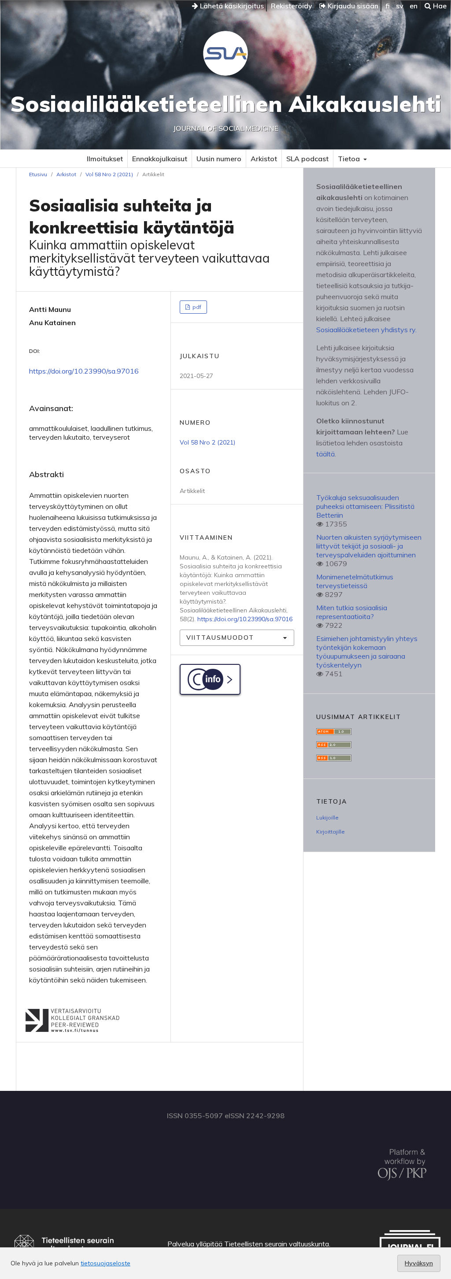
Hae (439, 5)
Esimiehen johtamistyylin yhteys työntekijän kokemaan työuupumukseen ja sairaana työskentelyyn (367, 651)
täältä (325, 453)
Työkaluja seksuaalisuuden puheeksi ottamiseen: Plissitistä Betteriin (365, 506)
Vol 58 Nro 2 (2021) (109, 174)
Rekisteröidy (291, 5)
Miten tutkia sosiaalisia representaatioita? (351, 612)
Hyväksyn (419, 1263)
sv (399, 5)
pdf (196, 307)
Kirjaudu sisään (352, 5)
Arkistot (264, 158)
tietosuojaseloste (105, 1263)
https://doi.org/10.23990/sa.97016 (84, 371)
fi (387, 5)
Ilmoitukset (105, 158)
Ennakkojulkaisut (159, 158)
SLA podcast (307, 158)
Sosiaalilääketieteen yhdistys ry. (366, 329)
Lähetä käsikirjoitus (231, 5)
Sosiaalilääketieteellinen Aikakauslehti (225, 104)
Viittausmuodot (220, 637)
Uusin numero (218, 158)
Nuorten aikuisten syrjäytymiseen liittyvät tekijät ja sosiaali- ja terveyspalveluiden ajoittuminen (368, 546)
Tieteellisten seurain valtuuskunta (276, 1243)
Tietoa (350, 158)
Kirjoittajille (330, 831)
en (414, 5)
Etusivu (38, 174)
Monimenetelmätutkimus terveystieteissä (354, 581)
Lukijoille (327, 817)
